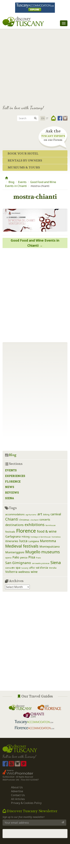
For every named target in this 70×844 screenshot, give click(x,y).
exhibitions (35, 524)
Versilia (52, 567)
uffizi (32, 567)
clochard (34, 520)
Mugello (32, 552)
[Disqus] (35, 293)
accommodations (15, 514)
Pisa (31, 557)
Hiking (26, 536)
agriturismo (31, 514)
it (47, 118)
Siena (9, 498)
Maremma (48, 541)
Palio (15, 557)
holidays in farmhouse (41, 537)
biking (46, 514)
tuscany (24, 568)
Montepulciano (49, 546)
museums (50, 552)
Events (22, 182)
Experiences (15, 476)
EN (42, 118)
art (39, 514)
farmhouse (51, 525)
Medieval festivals (21, 546)
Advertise (17, 791)
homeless (56, 537)
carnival (55, 514)
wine (34, 572)
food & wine (47, 531)
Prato (38, 558)
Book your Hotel (23, 154)
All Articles (18, 799)
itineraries (11, 541)
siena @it (10, 567)
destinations (14, 525)
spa (18, 567)
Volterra (11, 572)
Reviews (12, 492)
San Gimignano (18, 562)
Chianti (11, 519)
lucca (23, 541)
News (9, 487)
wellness (24, 572)
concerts (44, 519)
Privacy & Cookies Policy (26, 803)
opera (8, 557)
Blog (11, 182)
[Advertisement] (35, 66)
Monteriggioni (14, 552)
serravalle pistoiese (40, 563)
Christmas (24, 519)
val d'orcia (42, 567)
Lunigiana (33, 541)
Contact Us (18, 795)
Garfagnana (13, 536)
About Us (17, 787)
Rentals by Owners (25, 160)
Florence (13, 481)
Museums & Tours (24, 167)
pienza (23, 557)
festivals (10, 531)
